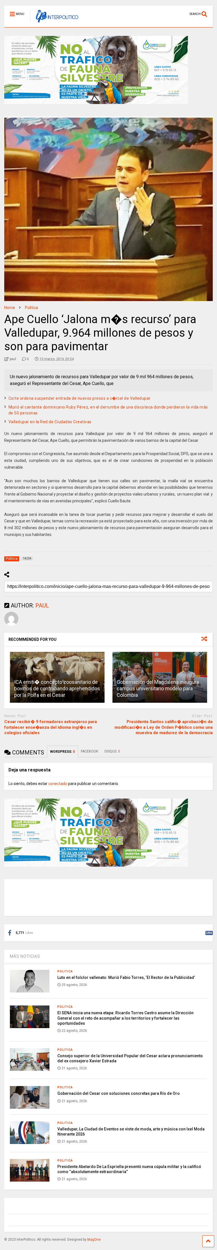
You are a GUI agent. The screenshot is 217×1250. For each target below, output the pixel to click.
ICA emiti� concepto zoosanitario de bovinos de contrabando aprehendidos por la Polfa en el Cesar (57, 688)
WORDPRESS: (62, 752)
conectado (57, 783)
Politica (65, 971)
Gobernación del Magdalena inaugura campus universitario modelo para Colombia (158, 688)
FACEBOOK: (90, 751)
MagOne (94, 1240)
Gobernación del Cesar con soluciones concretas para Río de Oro (118, 1093)
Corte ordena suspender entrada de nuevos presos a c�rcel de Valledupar (79, 398)
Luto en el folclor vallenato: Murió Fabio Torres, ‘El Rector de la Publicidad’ (126, 977)
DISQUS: (112, 751)
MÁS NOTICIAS (25, 956)
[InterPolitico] (54, 23)
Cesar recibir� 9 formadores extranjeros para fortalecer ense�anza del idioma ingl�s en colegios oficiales (50, 727)
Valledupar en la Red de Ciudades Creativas (50, 421)
